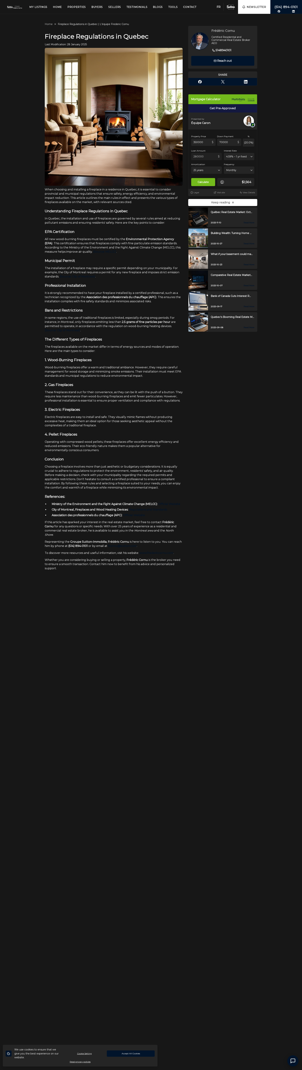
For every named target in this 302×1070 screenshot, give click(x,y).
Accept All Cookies (131, 1053)
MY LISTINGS (38, 7)
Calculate (203, 182)
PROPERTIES (76, 7)
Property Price (198, 136)
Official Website (134, 515)
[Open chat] (293, 1061)
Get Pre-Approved (223, 108)
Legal (196, 192)
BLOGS (158, 7)
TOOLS (173, 7)
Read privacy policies (80, 1061)
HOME (57, 7)
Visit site (221, 192)
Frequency (229, 164)
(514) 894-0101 (286, 7)
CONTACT (189, 7)
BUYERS (97, 7)
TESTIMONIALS (137, 7)
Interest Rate (230, 150)
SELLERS (114, 7)
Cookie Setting (84, 1053)
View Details (249, 192)
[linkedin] (293, 11)
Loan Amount (198, 150)
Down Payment (225, 136)
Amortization (198, 164)
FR (219, 7)
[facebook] (279, 11)
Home (49, 24)
